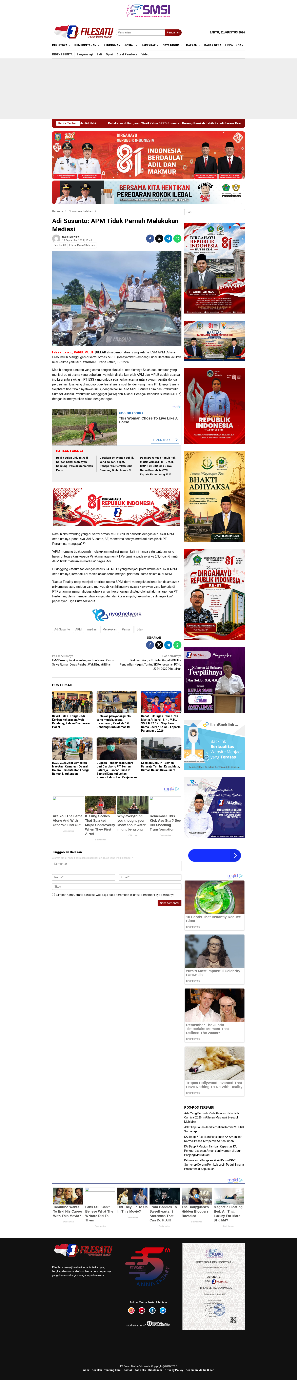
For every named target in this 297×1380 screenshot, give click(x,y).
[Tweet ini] (159, 239)
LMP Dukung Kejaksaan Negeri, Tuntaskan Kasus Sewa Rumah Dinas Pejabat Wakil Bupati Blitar (83, 660)
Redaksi (97, 1370)
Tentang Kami (112, 1370)
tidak (140, 629)
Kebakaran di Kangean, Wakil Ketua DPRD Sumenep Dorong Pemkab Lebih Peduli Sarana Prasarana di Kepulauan (214, 1164)
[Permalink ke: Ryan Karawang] (56, 238)
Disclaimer (155, 1370)
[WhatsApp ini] (177, 239)
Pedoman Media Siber (199, 1370)
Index (86, 1370)
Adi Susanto (62, 629)
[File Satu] (84, 32)
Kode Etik (140, 1370)
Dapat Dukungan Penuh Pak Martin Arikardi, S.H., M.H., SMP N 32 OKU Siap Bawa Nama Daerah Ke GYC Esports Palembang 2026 (157, 466)
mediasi (92, 629)
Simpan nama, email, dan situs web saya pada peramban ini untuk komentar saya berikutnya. (115, 894)
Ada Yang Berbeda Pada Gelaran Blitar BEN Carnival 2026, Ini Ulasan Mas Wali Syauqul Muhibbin (211, 1117)
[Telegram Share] (168, 239)
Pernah (126, 629)
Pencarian (173, 32)
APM (78, 629)
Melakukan (110, 629)
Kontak (128, 1370)
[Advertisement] (148, 88)
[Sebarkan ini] (150, 239)
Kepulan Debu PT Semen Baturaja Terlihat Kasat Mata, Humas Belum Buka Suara (160, 766)
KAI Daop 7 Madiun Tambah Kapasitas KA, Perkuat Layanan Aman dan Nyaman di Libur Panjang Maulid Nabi (212, 1151)
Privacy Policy (174, 1370)
